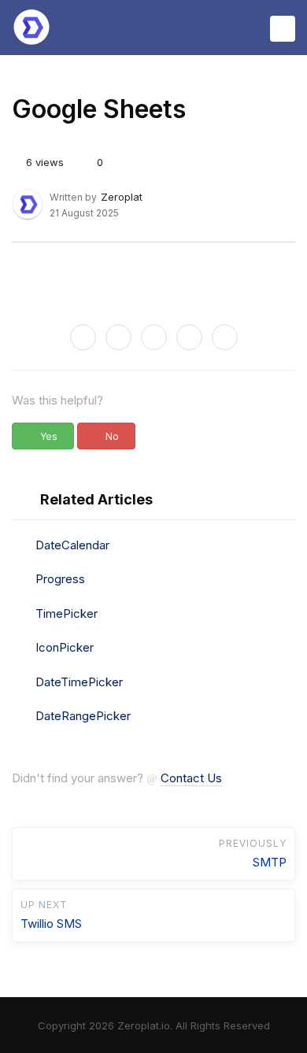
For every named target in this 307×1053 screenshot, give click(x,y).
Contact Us (191, 777)
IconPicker (64, 647)
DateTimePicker (79, 681)
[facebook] (118, 337)
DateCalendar (72, 545)
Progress (60, 578)
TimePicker (66, 613)
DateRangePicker (83, 715)
